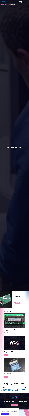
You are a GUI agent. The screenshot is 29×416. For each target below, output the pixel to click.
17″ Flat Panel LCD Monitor (9, 351)
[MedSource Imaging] (4, 2)
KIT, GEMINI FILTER (7, 373)
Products (6, 4)
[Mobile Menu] (27, 2)
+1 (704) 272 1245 (22, 2)
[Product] (14, 320)
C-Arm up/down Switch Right (9, 329)
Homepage (2, 4)
